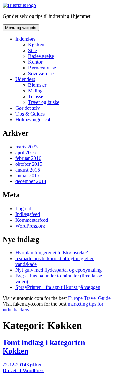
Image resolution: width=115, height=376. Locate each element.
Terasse (35, 96)
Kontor (35, 62)
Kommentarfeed (31, 220)
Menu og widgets (20, 27)
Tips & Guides (30, 113)
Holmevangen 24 (32, 119)
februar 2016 (28, 158)
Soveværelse (41, 73)
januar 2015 (27, 175)
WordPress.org (30, 225)
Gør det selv (27, 108)
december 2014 (30, 181)
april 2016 (25, 152)
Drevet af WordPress (23, 370)
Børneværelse (42, 67)
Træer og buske (43, 102)
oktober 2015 (28, 164)
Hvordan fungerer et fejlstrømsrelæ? (51, 252)
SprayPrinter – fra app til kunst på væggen (57, 287)
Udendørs (25, 79)
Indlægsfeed (27, 214)
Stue (32, 50)
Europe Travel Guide (89, 298)
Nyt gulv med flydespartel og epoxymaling (58, 270)
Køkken (36, 44)
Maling (35, 90)
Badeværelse (41, 56)
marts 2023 (26, 146)
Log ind (23, 208)
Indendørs (25, 39)
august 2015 (27, 169)
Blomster (37, 85)
